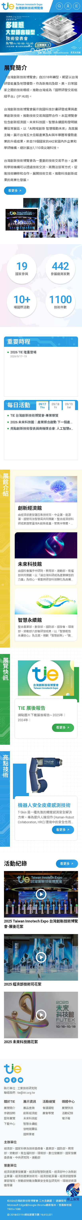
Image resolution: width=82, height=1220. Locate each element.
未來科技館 (30, 1118)
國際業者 (28, 1134)
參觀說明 (9, 1113)
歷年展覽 (9, 1118)
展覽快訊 (67, 1108)
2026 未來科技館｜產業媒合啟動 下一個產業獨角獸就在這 (41, 422)
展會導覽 (48, 1113)
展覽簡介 (9, 1108)
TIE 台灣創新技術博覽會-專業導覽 (34, 415)
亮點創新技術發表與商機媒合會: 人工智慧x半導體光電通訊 (42, 429)
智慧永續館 (30, 1124)
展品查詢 (28, 1108)
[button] (33, 50)
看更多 (13, 191)
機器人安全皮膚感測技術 (44, 805)
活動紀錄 (67, 1113)
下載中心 (9, 1124)
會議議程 (48, 1108)
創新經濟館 (30, 1113)
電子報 (66, 1118)
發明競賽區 (30, 1129)
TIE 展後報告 (31, 708)
